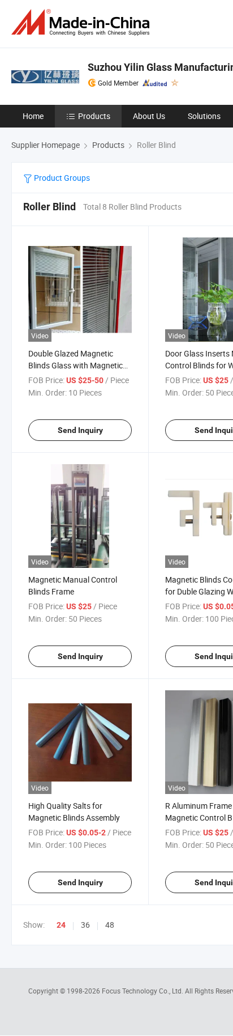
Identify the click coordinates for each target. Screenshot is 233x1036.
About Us (149, 116)
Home (33, 116)
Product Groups (61, 177)
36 (85, 924)
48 (109, 924)
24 (61, 924)
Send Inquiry (80, 430)
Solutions (204, 116)
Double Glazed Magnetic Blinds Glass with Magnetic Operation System (75, 365)
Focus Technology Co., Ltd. (143, 990)
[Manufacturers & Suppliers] (82, 22)
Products (94, 116)
